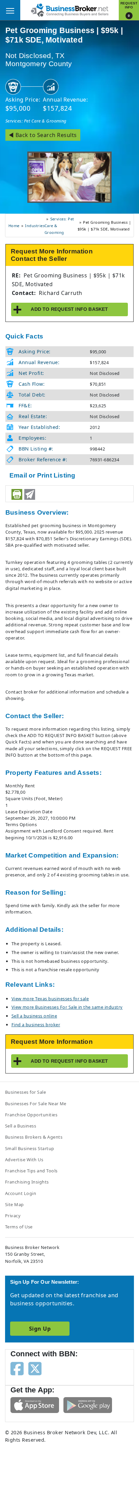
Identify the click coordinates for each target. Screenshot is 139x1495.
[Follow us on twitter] (34, 1368)
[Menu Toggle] (10, 10)
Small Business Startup (29, 1148)
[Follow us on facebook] (17, 1368)
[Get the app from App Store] (34, 1405)
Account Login (20, 1193)
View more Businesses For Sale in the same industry (67, 1007)
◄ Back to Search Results (43, 135)
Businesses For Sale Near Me (35, 1103)
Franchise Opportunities (31, 1115)
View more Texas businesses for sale (50, 999)
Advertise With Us (24, 1160)
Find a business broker (35, 1025)
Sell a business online (34, 1016)
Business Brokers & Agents (33, 1137)
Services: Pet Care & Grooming (35, 121)
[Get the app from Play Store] (87, 1405)
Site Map (14, 1204)
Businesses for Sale (25, 1092)
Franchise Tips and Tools (31, 1171)
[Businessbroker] (69, 9)
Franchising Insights (27, 1182)
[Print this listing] (16, 494)
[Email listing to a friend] (29, 494)
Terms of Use (19, 1227)
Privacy (13, 1216)
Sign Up (40, 1328)
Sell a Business (20, 1126)
